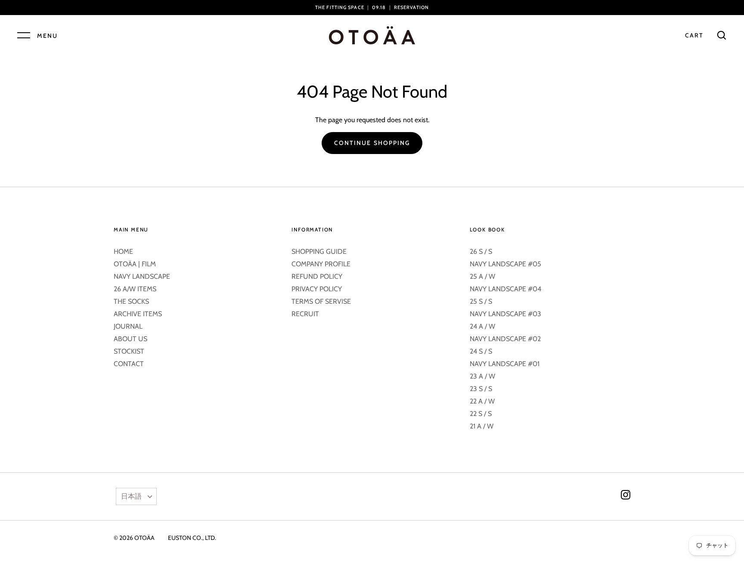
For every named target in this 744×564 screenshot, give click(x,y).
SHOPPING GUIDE (319, 251)
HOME (123, 251)
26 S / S (481, 251)
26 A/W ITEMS (135, 289)
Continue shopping (372, 143)
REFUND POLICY (316, 276)
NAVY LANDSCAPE (142, 276)
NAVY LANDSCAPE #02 (505, 339)
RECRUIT (305, 314)
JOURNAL (128, 326)
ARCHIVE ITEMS (138, 314)
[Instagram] (625, 496)
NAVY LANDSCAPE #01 (504, 364)
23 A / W (482, 376)
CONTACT (129, 364)
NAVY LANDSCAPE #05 (505, 264)
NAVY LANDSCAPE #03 (505, 314)
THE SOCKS (131, 301)
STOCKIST (129, 351)
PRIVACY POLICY (316, 289)
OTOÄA (144, 538)
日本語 (131, 496)
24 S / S (481, 351)
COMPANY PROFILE (320, 264)
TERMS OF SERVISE (321, 301)
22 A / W (482, 401)
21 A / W (481, 426)
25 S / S (481, 301)
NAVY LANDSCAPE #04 (505, 289)
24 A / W (482, 326)
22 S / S (481, 414)
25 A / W (482, 276)
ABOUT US (130, 339)
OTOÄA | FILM (135, 264)
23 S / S (481, 389)
